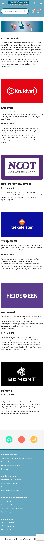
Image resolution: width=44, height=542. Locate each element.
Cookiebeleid (7, 487)
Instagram (10, 523)
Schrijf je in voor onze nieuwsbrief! (17, 458)
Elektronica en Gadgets (12, 508)
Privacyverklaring (9, 483)
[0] (32, 11)
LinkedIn (8, 530)
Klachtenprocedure (10, 490)
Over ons (5, 469)
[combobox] (12, 11)
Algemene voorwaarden (12, 480)
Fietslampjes (7, 501)
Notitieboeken (8, 505)
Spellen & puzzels (9, 512)
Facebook (9, 526)
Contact (5, 462)
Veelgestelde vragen (11, 465)
